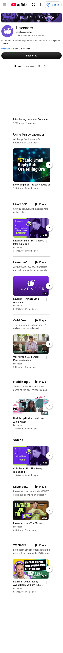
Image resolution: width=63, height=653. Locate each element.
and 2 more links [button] (22, 49)
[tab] (18, 66)
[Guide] (5, 5)
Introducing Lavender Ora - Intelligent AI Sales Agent (31, 119)
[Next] (49, 165)
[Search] (34, 5)
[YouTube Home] (19, 4)
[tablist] (32, 66)
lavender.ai (9, 49)
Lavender (17, 247)
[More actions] (47, 241)
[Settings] (40, 5)
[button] (45, 66)
